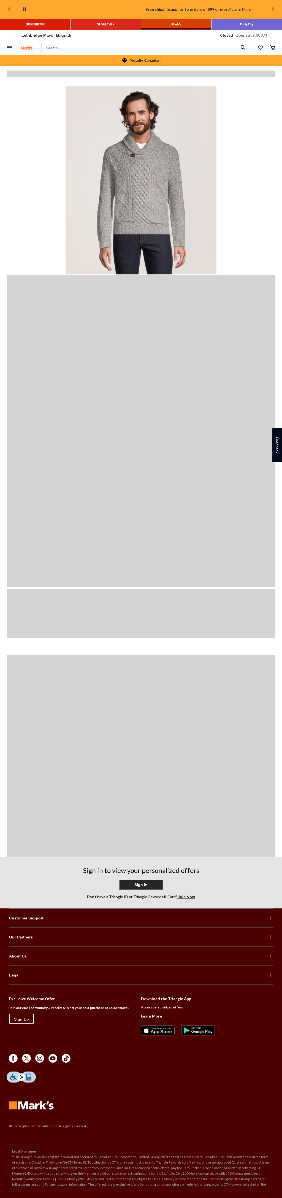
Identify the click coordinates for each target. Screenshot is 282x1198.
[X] (26, 1058)
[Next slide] (272, 9)
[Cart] (272, 48)
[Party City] (247, 24)
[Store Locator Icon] (16, 35)
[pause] (25, 9)
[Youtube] (52, 1058)
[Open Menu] (9, 48)
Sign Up (21, 1019)
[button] (243, 48)
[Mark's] (176, 24)
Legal (14, 975)
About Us (18, 956)
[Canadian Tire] (35, 24)
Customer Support (26, 918)
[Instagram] (39, 1058)
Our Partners (21, 937)
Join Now (186, 896)
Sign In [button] (141, 885)
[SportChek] (105, 24)
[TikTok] (66, 1058)
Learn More (241, 9)
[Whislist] (260, 48)
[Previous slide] (9, 9)
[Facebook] (13, 1058)
